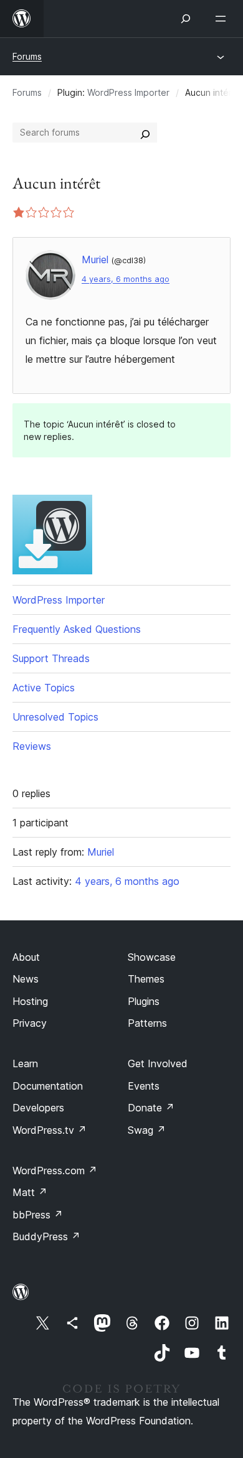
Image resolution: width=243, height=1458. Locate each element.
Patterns (147, 1023)
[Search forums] (145, 133)
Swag (147, 1130)
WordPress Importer (128, 92)
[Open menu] (223, 18)
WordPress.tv (49, 1130)
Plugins (144, 1001)
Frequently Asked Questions (76, 629)
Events (144, 1086)
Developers (38, 1107)
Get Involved (158, 1063)
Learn (25, 1063)
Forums (27, 56)
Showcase (152, 957)
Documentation (47, 1086)
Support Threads (51, 658)
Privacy (29, 1023)
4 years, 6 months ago (125, 279)
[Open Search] (185, 18)
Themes (146, 979)
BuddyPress (46, 1236)
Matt (29, 1192)
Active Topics (43, 687)
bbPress (37, 1214)
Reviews (31, 746)
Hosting (30, 1001)
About (26, 957)
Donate (151, 1107)
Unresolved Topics (55, 717)
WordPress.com (54, 1170)
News (25, 979)
